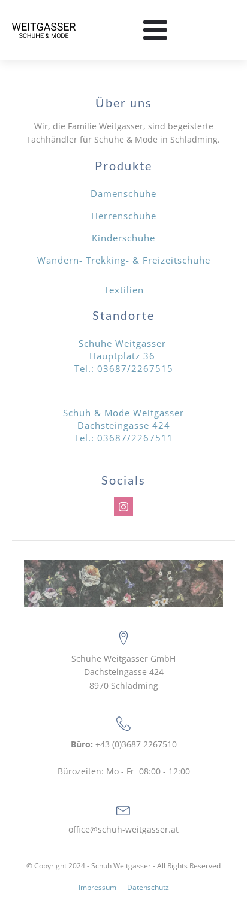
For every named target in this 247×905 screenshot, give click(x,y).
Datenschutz (148, 887)
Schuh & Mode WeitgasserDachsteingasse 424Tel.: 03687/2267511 (123, 425)
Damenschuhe (123, 193)
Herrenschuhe (123, 216)
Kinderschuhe (123, 238)
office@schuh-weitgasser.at (123, 829)
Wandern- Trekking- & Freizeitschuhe (123, 260)
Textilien (124, 290)
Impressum (97, 887)
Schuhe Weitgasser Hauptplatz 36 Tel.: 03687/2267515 (123, 355)
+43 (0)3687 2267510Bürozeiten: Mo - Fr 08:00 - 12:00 (124, 757)
